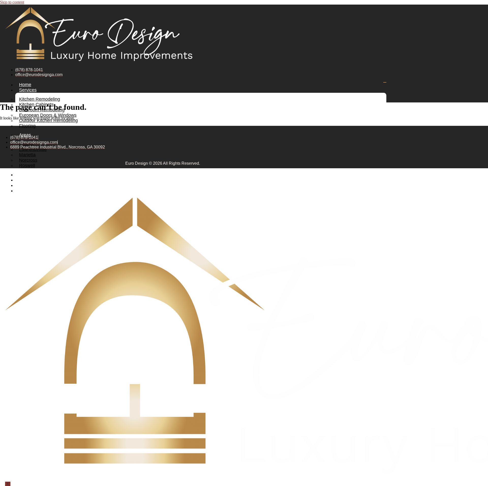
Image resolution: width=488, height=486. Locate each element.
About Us (28, 185)
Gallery (26, 174)
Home (25, 84)
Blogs (24, 180)
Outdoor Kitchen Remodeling (48, 120)
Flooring (27, 125)
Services (28, 90)
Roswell (27, 165)
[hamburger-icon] (384, 82)
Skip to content (12, 2)
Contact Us (30, 190)
